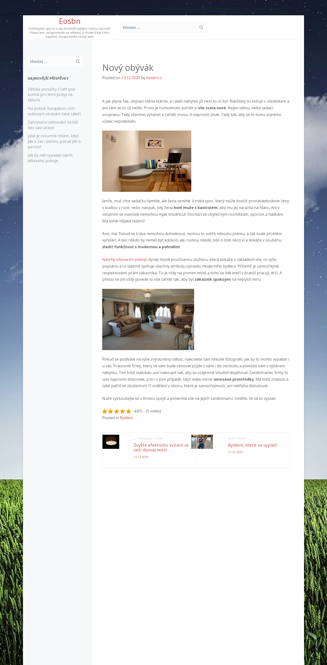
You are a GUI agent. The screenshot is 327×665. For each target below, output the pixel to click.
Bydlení (126, 417)
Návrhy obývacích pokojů (124, 259)
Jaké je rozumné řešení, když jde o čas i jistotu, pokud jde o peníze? (54, 141)
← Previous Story (149, 438)
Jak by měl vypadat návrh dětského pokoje (50, 158)
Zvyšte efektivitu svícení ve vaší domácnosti (161, 447)
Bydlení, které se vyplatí (252, 445)
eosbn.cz (154, 77)
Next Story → (239, 438)
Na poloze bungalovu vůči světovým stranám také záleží (54, 111)
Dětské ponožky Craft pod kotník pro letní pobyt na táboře (51, 95)
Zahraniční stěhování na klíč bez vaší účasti (53, 125)
